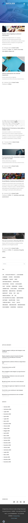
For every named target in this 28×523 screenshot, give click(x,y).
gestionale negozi (7, 281)
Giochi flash (16, 281)
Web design (5, 304)
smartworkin (20, 297)
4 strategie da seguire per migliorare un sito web (13, 386)
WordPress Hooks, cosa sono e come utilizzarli (13, 381)
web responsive (21, 304)
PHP (14, 293)
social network (5, 196)
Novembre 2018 (7, 461)
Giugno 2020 (6, 428)
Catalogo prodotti (10, 274)
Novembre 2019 (7, 445)
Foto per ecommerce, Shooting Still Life (13, 241)
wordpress (13, 307)
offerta (3, 251)
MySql (10, 293)
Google (12, 284)
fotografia (21, 250)
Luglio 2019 (6, 452)
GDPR (16, 279)
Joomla (20, 286)
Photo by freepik (14, 518)
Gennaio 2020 (7, 440)
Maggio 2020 (7, 430)
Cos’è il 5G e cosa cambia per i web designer (12, 390)
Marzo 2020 (6, 435)
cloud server (20, 274)
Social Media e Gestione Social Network (13, 181)
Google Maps (18, 284)
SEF (12, 295)
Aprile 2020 (6, 433)
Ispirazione (14, 286)
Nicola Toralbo (15, 47)
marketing (16, 195)
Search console (6, 295)
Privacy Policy (16, 516)
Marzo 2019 (6, 454)
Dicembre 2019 (7, 442)
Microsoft (5, 293)
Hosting (8, 286)
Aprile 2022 (6, 416)
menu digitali (5, 51)
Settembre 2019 (7, 450)
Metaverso (19, 290)
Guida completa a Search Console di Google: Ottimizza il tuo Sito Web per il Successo (12, 356)
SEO (15, 295)
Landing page (6, 288)
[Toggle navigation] (24, 4)
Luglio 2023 (6, 411)
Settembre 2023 (7, 409)
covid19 (15, 49)
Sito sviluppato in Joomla (9, 297)
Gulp (4, 286)
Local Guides (13, 288)
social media (21, 195)
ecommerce (16, 250)
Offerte (9, 49)
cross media (20, 49)
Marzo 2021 (6, 421)
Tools (18, 300)
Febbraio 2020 (7, 438)
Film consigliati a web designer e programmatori (13, 371)
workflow (20, 307)
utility (13, 302)
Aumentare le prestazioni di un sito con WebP (12, 394)
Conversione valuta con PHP (8, 367)
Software (5, 300)
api (3, 274)
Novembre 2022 (7, 414)
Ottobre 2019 (7, 447)
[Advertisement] (13, 104)
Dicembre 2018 (7, 459)
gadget (11, 279)
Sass (18, 293)
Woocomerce (6, 307)
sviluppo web (11, 51)
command (5, 277)
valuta (18, 302)
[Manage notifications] (2, 520)
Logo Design (21, 288)
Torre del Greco (6, 302)
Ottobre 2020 (7, 426)
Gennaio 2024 (7, 406)
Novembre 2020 (7, 423)
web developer (12, 304)
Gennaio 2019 (7, 457)
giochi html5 (6, 284)
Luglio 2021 (6, 418)
